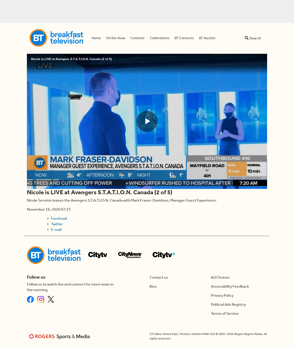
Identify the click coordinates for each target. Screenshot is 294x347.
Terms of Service (225, 313)
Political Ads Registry (228, 304)
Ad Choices (220, 277)
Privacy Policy (222, 295)
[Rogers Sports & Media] (60, 336)
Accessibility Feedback (230, 286)
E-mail (56, 229)
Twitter (57, 224)
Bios (153, 286)
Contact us (159, 277)
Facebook (59, 218)
